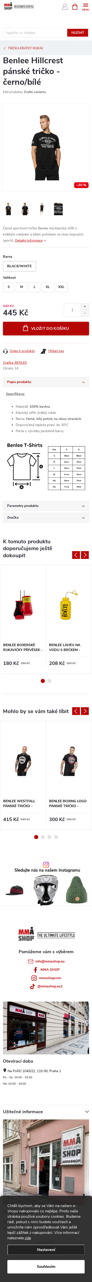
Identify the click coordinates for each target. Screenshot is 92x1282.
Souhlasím (46, 1266)
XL (48, 287)
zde (28, 1238)
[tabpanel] (23, 619)
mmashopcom (50, 978)
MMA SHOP (50, 969)
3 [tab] (49, 837)
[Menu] (85, 6)
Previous (76, 555)
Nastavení (46, 1249)
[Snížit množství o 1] (85, 313)
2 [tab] (49, 681)
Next (85, 555)
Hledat (77, 33)
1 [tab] (43, 681)
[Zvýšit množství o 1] (85, 306)
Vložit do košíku (50, 328)
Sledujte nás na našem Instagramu (47, 870)
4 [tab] (56, 837)
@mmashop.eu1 (50, 986)
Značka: (15, 363)
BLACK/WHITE (19, 266)
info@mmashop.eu (50, 961)
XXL (61, 287)
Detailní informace (28, 240)
